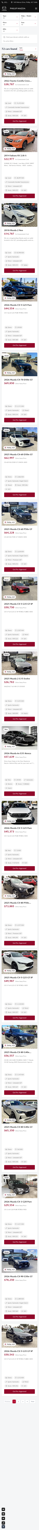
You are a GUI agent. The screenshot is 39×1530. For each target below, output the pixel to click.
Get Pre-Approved (19, 121)
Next (32, 1401)
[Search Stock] (3, 1509)
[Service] (3, 1523)
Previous (7, 1401)
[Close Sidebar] (3, 1526)
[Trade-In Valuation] (3, 1518)
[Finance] (3, 1514)
